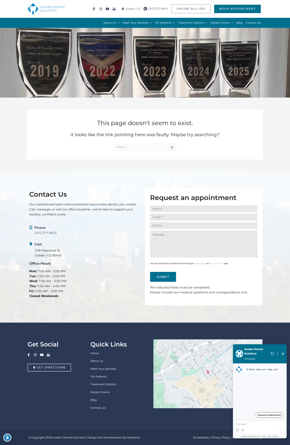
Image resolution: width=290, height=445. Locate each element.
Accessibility (201, 437)
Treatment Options (103, 384)
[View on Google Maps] (207, 373)
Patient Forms (100, 392)
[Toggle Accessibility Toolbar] (7, 438)
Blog (93, 400)
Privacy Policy (199, 263)
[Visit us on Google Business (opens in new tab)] (114, 9)
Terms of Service (216, 263)
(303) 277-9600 (45, 233)
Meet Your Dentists (103, 368)
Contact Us (97, 407)
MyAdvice (133, 437)
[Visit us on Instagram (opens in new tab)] (100, 9)
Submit (163, 277)
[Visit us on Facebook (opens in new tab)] (94, 9)
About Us (96, 361)
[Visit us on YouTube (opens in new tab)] (107, 9)
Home (94, 353)
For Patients (98, 376)
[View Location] (124, 9)
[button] (191, 9)
